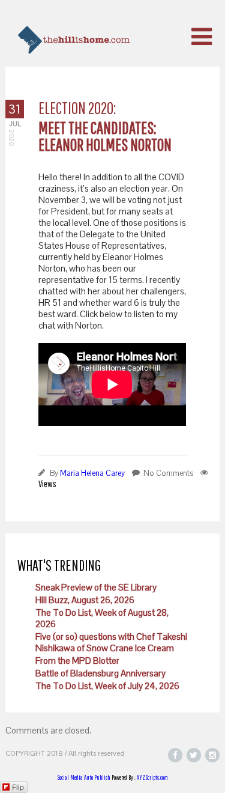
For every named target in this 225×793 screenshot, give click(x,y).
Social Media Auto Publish (83, 777)
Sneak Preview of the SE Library (96, 587)
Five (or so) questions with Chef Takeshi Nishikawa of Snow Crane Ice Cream (111, 642)
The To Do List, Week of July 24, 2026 (107, 685)
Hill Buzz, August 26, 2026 (84, 600)
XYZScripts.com (152, 777)
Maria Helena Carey (92, 473)
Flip (18, 787)
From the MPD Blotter (77, 660)
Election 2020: (77, 108)
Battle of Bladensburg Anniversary (100, 673)
